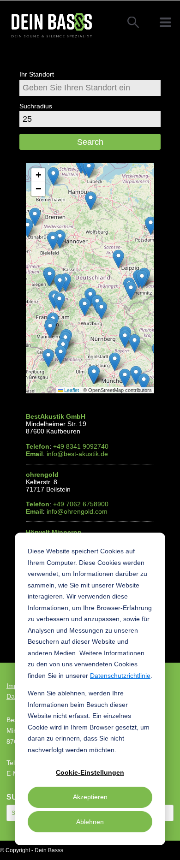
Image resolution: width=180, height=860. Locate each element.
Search (90, 142)
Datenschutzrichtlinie (120, 675)
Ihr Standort (36, 74)
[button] (134, 343)
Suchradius (35, 106)
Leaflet (71, 390)
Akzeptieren (90, 797)
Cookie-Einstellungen (90, 772)
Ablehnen (90, 821)
